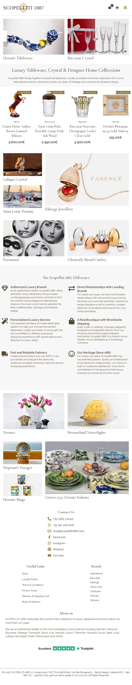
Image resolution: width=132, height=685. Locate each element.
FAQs (25, 573)
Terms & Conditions (32, 585)
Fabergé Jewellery (59, 209)
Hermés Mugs (14, 499)
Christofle (95, 591)
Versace (9, 432)
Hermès (115, 122)
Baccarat (83, 122)
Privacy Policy (29, 590)
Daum (16, 122)
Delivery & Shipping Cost (35, 596)
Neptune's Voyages (17, 467)
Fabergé (94, 582)
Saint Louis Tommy (18, 211)
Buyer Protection (31, 601)
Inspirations (96, 573)
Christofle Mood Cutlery (87, 259)
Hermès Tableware (18, 58)
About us (66, 613)
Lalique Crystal (15, 179)
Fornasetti (11, 259)
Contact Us (66, 512)
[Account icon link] (117, 7)
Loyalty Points (30, 579)
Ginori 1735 (96, 586)
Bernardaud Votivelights (87, 432)
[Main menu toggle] (125, 7)
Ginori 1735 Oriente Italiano (67, 497)
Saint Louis (49, 122)
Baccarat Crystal (81, 58)
